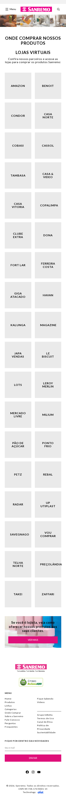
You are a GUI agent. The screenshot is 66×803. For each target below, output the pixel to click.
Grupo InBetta (45, 715)
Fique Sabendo (45, 698)
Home (8, 698)
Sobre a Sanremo (14, 716)
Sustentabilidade (46, 732)
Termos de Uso (45, 718)
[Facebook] (27, 772)
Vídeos (41, 702)
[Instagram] (33, 772)
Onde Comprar (13, 712)
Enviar (33, 758)
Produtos (10, 702)
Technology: (29, 792)
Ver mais (33, 639)
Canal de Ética (45, 722)
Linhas (8, 705)
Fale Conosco (12, 719)
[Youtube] (38, 772)
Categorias (11, 709)
